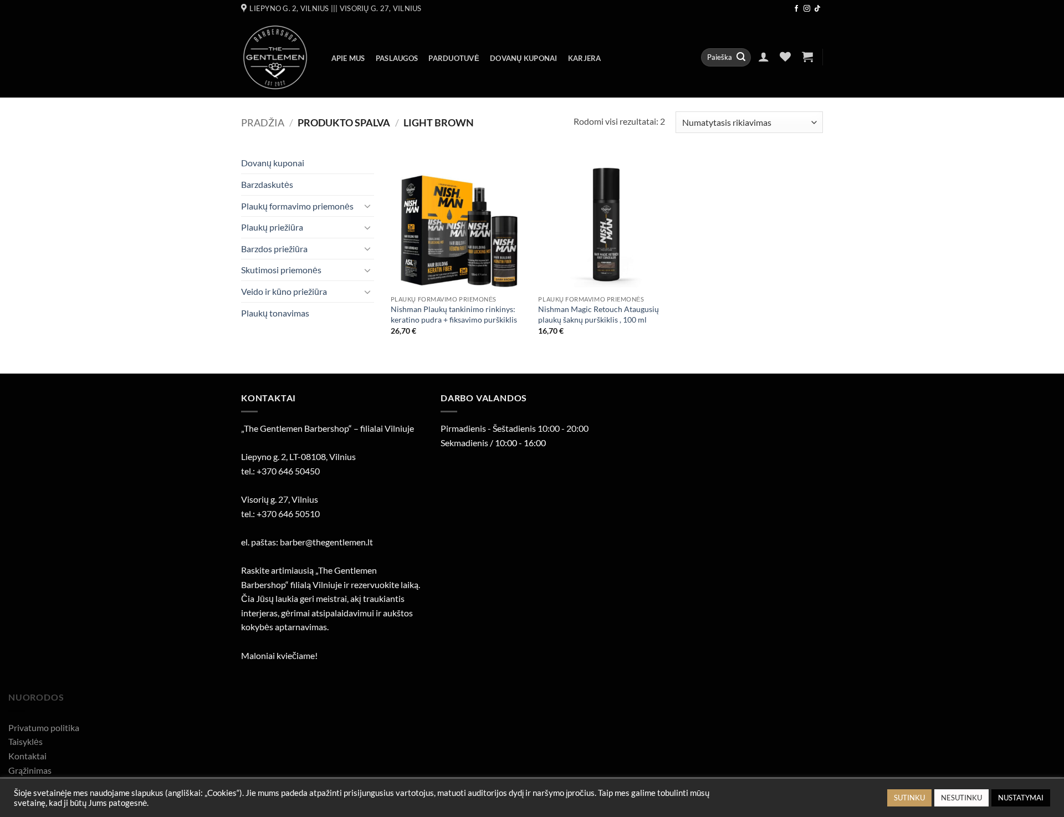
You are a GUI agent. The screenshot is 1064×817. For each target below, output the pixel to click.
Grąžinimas (30, 770)
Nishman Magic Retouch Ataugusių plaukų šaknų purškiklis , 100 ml (598, 314)
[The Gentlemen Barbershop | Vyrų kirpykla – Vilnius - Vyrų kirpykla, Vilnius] (275, 57)
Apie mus (348, 58)
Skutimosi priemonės (281, 269)
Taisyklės (25, 741)
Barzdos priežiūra (274, 248)
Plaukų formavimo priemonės (297, 206)
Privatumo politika (43, 727)
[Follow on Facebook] (796, 9)
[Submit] (741, 57)
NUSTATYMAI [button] (1020, 797)
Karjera (584, 58)
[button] (763, 56)
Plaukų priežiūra (272, 227)
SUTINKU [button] (909, 797)
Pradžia (262, 122)
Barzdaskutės (267, 184)
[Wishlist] (785, 56)
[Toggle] (367, 205)
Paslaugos (397, 58)
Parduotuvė (453, 58)
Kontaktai (27, 755)
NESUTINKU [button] (961, 797)
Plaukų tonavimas (275, 313)
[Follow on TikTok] (817, 9)
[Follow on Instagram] (807, 9)
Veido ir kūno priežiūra (284, 291)
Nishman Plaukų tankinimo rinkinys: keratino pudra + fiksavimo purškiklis (454, 314)
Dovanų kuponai (523, 58)
